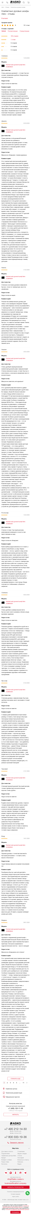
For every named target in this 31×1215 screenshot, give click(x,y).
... (19, 1082)
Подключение (5, 1153)
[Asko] (15, 2)
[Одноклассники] (15, 1173)
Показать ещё (15, 1078)
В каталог (4, 18)
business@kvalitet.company (15, 1183)
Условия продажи (15, 1194)
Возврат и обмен (6, 1160)
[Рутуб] (20, 1173)
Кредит (3, 1157)
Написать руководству (15, 1187)
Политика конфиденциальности (15, 1191)
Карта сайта (15, 1196)
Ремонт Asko (5, 1162)
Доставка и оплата (7, 1151)
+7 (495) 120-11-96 (15, 1108)
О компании (21, 1151)
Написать (15, 1114)
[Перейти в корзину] (28, 2)
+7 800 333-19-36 (15, 1137)
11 (23, 1082)
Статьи (20, 1155)
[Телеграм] (25, 1173)
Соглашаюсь (15, 1212)
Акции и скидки (22, 1153)
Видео (19, 1164)
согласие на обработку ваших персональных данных (16, 1206)
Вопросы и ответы (23, 1160)
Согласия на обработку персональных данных (17, 1209)
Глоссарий (21, 1157)
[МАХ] (10, 1173)
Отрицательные (24, 31)
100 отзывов (14, 36)
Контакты (4, 1164)
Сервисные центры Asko (8, 1155)
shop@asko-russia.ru (15, 1179)
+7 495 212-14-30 (15, 1129)
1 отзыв (13, 39)
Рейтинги (20, 1162)
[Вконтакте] (6, 1173)
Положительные (13, 31)
